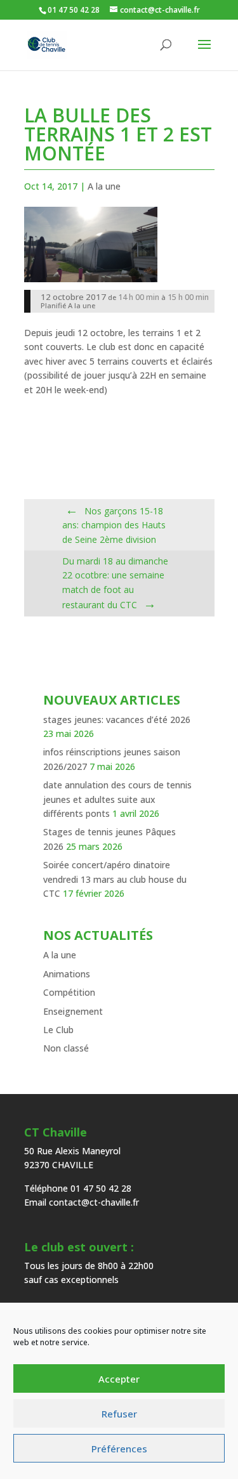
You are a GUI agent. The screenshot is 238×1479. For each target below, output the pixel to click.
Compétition (69, 992)
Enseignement (73, 1011)
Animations (66, 974)
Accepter (119, 1378)
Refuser (119, 1413)
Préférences (119, 1448)
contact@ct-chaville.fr (94, 1202)
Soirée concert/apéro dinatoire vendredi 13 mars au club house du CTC (115, 879)
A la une (104, 186)
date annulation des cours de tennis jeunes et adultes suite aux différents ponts (117, 799)
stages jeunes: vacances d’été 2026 (116, 719)
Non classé (66, 1048)
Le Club (58, 1030)
